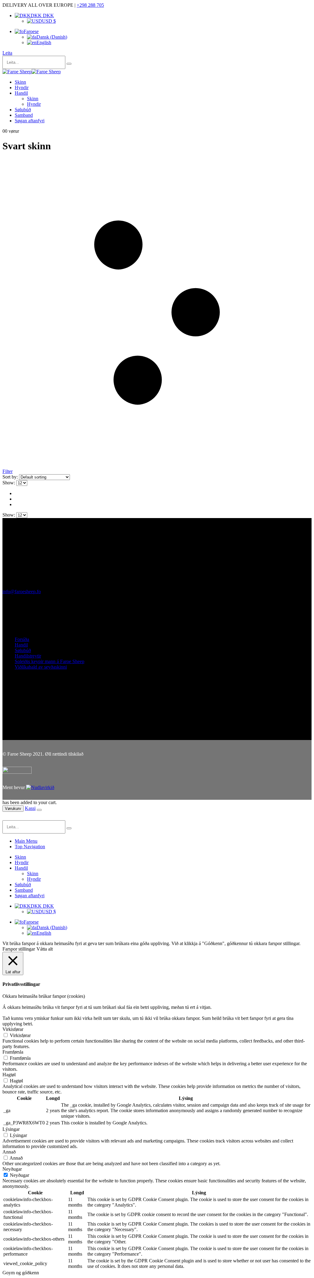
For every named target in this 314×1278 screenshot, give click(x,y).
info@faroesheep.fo (21, 591)
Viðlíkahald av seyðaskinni (41, 667)
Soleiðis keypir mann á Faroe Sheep (49, 661)
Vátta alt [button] (44, 949)
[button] (7, 52)
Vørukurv (13, 808)
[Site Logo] (31, 71)
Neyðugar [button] (12, 1169)
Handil (21, 93)
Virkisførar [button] (12, 1029)
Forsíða (22, 639)
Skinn (20, 82)
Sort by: (10, 476)
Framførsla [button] (12, 1052)
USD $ (49, 21)
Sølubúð (23, 109)
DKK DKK (42, 15)
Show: (9, 482)
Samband (24, 115)
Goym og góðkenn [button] (20, 1272)
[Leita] (69, 64)
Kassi (30, 808)
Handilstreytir (28, 655)
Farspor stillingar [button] (18, 949)
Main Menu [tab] (26, 841)
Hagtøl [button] (9, 1074)
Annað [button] (9, 1151)
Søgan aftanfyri (29, 120)
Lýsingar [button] (11, 1129)
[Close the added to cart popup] (39, 810)
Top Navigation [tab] (30, 846)
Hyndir (22, 87)
